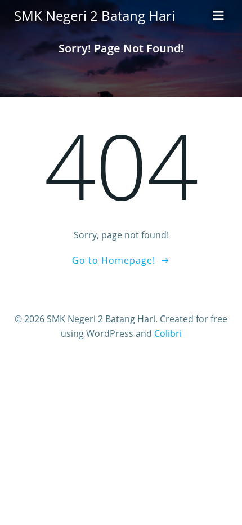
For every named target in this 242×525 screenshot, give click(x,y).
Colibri (168, 333)
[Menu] (218, 15)
